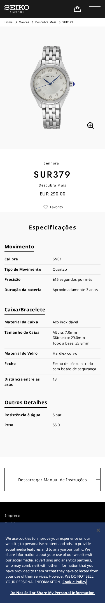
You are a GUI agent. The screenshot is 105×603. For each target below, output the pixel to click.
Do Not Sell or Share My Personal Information (52, 592)
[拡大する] (90, 125)
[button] (95, 9)
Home (8, 22)
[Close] (98, 530)
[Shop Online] (77, 9)
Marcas (24, 22)
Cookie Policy (74, 581)
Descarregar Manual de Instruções (52, 479)
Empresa (12, 515)
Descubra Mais (46, 22)
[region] (52, 562)
